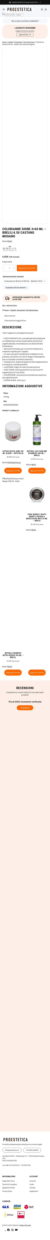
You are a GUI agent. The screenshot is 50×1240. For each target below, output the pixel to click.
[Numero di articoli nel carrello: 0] (46, 9)
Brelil (10, 241)
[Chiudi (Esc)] (42, 2)
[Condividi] (37, 2)
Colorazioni (18, 42)
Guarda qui (25, 707)
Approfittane (23, 34)
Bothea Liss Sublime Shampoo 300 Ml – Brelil (37, 453)
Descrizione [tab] (9, 315)
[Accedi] (42, 9)
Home (4, 42)
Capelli (10, 42)
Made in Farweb (25, 1225)
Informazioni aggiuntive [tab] (15, 320)
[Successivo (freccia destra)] (46, 620)
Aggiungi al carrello (27, 268)
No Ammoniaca (29, 42)
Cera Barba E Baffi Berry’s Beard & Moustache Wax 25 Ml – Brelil (37, 517)
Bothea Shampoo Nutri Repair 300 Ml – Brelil (13, 655)
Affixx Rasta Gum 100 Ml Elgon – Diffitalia (13, 452)
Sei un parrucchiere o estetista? (25, 21)
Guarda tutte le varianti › (16, 287)
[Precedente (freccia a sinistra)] (4, 620)
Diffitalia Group (14, 462)
